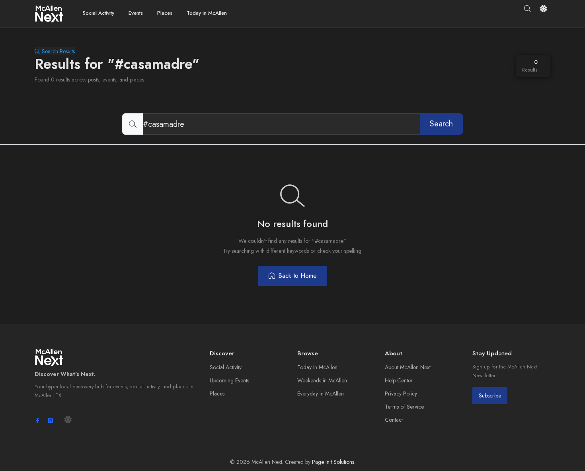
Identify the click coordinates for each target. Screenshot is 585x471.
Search (441, 124)
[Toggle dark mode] (543, 9)
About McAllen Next (408, 367)
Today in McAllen (207, 13)
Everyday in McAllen (320, 393)
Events (136, 13)
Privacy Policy (401, 393)
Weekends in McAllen (322, 380)
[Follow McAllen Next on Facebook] (37, 420)
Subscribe (490, 395)
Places (164, 13)
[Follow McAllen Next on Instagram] (50, 420)
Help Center (399, 380)
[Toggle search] (528, 8)
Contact (394, 420)
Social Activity (98, 13)
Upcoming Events (229, 380)
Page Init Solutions (333, 462)
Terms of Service (404, 407)
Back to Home (297, 275)
